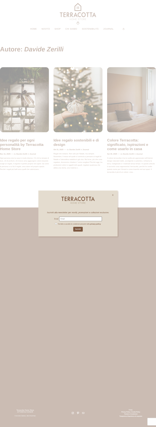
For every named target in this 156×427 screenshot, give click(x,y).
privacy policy (95, 224)
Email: (56, 219)
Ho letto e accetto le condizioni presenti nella (79, 224)
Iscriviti (78, 229)
